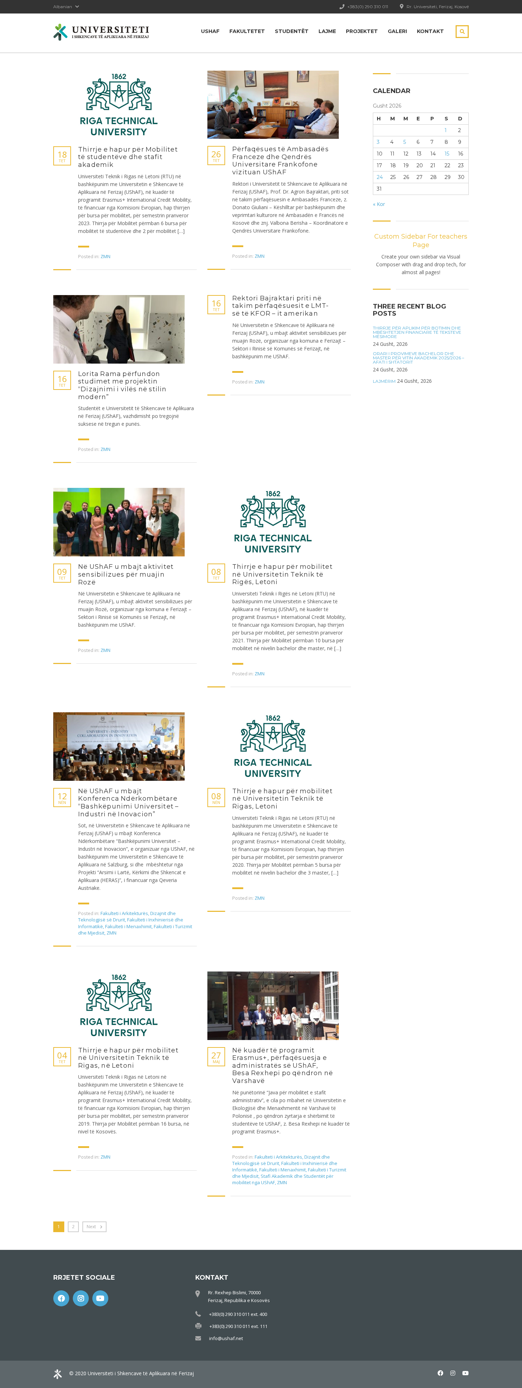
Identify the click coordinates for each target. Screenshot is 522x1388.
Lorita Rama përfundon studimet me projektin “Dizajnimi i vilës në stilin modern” (122, 385)
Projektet (362, 31)
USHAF (210, 31)
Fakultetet (247, 31)
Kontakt (430, 31)
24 (380, 177)
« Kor (379, 204)
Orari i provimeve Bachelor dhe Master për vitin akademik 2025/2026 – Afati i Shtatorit (418, 358)
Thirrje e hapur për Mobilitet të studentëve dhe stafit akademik (128, 157)
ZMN (105, 256)
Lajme (327, 31)
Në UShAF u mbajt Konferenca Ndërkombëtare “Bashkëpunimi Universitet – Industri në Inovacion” (128, 803)
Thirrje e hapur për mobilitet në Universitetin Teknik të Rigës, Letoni (282, 574)
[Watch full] (119, 105)
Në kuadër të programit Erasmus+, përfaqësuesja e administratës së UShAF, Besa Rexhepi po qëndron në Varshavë (282, 1066)
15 (447, 154)
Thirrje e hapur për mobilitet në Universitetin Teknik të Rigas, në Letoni (128, 1058)
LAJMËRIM (384, 381)
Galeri (397, 31)
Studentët (292, 31)
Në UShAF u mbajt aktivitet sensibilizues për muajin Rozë (126, 574)
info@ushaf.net (226, 1338)
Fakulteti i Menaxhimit (128, 926)
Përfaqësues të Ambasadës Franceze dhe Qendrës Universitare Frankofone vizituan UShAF (280, 161)
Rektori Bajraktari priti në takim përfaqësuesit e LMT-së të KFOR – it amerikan (280, 306)
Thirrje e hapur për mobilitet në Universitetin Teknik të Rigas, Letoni (282, 799)
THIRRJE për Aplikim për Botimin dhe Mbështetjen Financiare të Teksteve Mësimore (417, 332)
